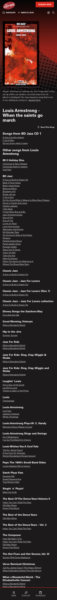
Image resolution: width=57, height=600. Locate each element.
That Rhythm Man (11, 482)
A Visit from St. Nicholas (14, 453)
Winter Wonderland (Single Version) (19, 456)
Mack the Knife (10, 492)
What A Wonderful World (14, 362)
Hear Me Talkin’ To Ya (12, 539)
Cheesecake (8, 401)
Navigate (11, 12)
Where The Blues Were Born (16, 264)
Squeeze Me (9, 476)
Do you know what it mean (15, 143)
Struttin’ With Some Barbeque (16, 558)
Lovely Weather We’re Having (16, 466)
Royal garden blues (12, 244)
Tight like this (9, 256)
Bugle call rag (9, 195)
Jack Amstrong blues (12, 215)
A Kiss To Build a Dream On (15, 305)
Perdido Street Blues (12, 241)
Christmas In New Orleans (15, 164)
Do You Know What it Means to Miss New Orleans (26, 200)
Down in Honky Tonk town (15, 203)
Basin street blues (11, 186)
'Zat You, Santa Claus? (13, 450)
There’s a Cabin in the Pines (16, 391)
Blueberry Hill (9, 192)
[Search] (53, 12)
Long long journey (11, 227)
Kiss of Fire (8, 218)
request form (34, 100)
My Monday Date (11, 232)
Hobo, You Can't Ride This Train (17, 503)
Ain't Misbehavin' (11, 437)
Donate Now (44, 4)
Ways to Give (27, 12)
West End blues (10, 259)
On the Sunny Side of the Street (17, 235)
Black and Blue (10, 189)
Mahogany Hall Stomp (13, 230)
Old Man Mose (10, 506)
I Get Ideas (8, 209)
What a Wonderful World (14, 325)
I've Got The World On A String (17, 440)
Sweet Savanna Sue (12, 479)
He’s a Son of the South (13, 385)
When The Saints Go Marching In (18, 262)
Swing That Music (11, 508)
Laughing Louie (10, 388)
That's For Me (9, 253)
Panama (6, 238)
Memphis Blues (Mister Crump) (17, 427)
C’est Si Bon (8, 141)
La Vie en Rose (10, 224)
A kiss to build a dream (13, 138)
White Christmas (10, 417)
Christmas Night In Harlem (15, 167)
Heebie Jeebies (10, 206)
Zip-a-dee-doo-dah (11, 315)
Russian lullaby (10, 247)
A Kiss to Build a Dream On (15, 180)
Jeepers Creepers (11, 414)
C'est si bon (8, 197)
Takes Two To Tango (11, 250)
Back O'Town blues (12, 183)
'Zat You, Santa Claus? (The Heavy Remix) (22, 568)
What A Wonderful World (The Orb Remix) (22, 571)
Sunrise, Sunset (10, 336)
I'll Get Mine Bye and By (14, 212)
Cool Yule (7, 170)
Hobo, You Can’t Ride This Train (17, 529)
